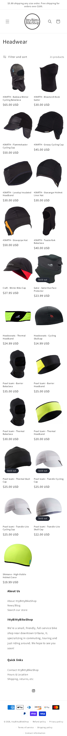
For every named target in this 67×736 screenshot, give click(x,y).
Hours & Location (17, 674)
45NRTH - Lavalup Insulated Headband (17, 194)
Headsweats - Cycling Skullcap (45, 337)
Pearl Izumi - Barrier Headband (44, 385)
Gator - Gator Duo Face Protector (45, 289)
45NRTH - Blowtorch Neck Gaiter (47, 98)
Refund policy (39, 721)
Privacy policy (56, 721)
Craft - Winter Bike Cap (14, 287)
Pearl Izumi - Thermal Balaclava (14, 433)
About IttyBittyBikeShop (22, 601)
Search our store (17, 610)
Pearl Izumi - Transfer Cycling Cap (49, 480)
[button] (7, 21)
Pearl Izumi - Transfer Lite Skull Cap (47, 528)
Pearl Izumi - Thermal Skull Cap (16, 480)
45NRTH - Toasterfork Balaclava (44, 242)
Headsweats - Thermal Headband (14, 337)
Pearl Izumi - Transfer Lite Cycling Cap (16, 528)
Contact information (35, 733)
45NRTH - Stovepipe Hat (15, 240)
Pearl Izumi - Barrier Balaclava (13, 385)
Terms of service (26, 727)
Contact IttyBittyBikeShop (23, 670)
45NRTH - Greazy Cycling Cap (49, 144)
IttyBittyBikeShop (20, 721)
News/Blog (13, 605)
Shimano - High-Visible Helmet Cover (14, 576)
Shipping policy (45, 727)
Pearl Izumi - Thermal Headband (45, 433)
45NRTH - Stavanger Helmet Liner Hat (48, 194)
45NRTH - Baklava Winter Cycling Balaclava (15, 98)
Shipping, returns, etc (20, 679)
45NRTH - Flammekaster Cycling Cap (15, 146)
